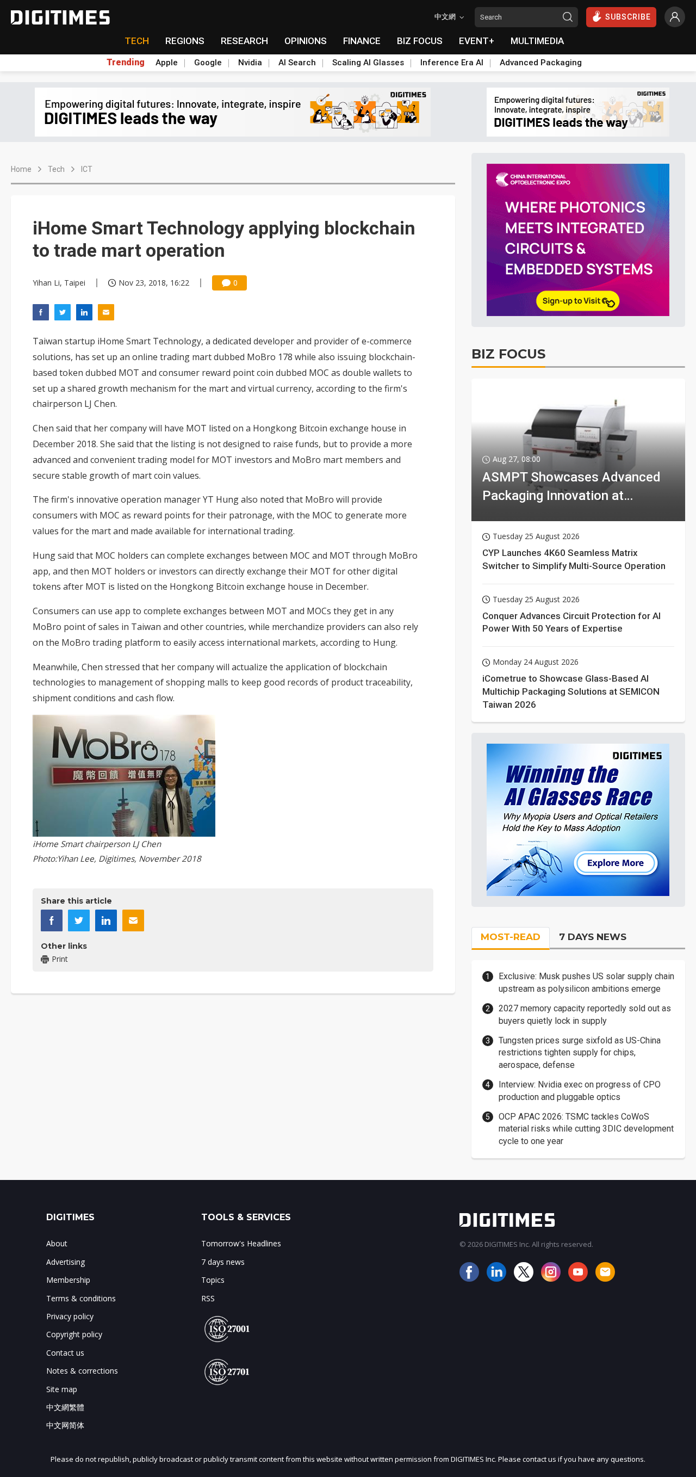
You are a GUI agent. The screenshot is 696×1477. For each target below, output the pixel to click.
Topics (213, 1280)
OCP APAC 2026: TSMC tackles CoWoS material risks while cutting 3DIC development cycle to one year (586, 1128)
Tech (56, 169)
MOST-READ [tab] (510, 936)
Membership (68, 1280)
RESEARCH (244, 40)
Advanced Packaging (541, 62)
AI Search (297, 62)
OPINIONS (305, 40)
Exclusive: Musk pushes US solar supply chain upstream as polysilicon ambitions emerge (586, 982)
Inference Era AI (451, 62)
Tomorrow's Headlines (241, 1243)
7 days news (223, 1262)
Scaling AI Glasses (368, 62)
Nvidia (250, 62)
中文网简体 (65, 1425)
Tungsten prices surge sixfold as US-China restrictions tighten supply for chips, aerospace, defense (580, 1052)
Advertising (65, 1262)
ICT (86, 169)
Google (208, 62)
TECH (137, 40)
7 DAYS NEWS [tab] (592, 936)
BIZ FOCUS (420, 40)
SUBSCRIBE (628, 17)
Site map (61, 1389)
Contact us (65, 1353)
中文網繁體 (65, 1407)
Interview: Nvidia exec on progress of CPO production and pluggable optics (580, 1090)
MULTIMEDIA (537, 40)
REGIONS (184, 40)
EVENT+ (476, 40)
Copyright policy (74, 1334)
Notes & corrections (82, 1370)
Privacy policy (70, 1316)
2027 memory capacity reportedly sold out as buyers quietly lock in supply (585, 1014)
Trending (126, 62)
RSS (208, 1298)
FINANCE (362, 40)
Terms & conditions (81, 1298)
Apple (167, 62)
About (56, 1243)
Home (21, 169)
